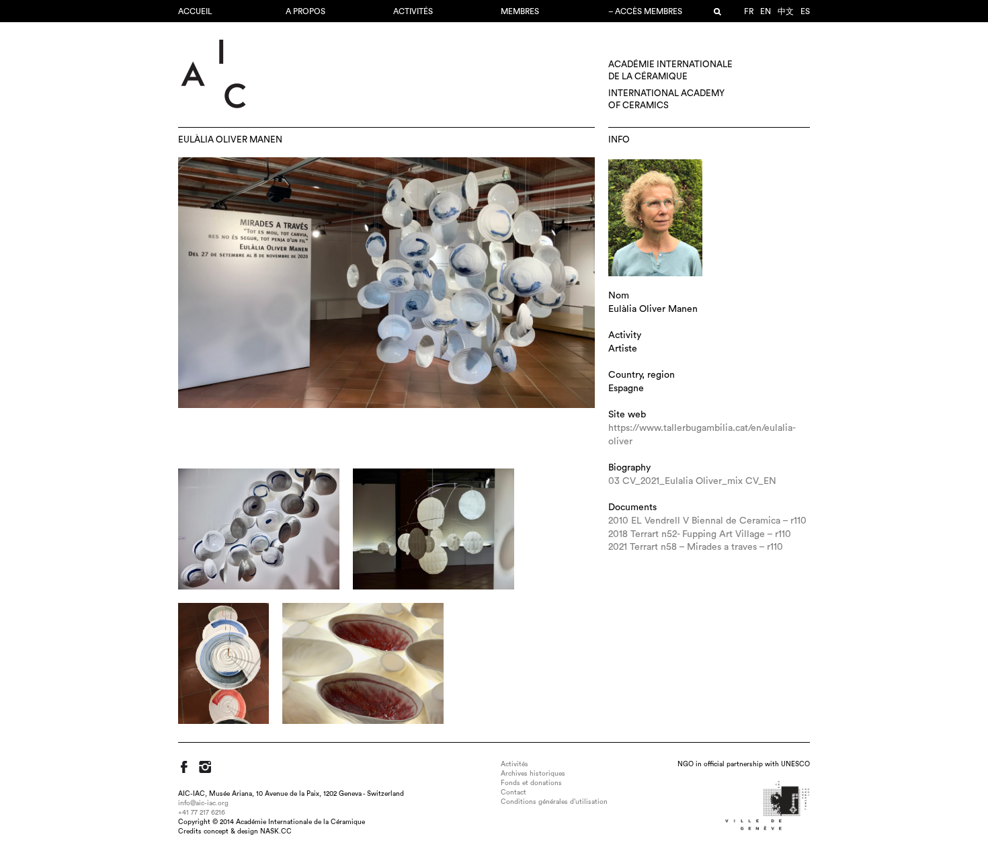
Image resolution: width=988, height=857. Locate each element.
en (765, 11)
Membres (520, 11)
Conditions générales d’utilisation (554, 802)
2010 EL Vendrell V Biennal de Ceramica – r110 (707, 521)
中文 (786, 11)
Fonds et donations (531, 783)
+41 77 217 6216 (201, 812)
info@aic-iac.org (203, 803)
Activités (413, 11)
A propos (305, 11)
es (805, 11)
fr (748, 11)
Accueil (195, 11)
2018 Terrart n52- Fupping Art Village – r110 (699, 534)
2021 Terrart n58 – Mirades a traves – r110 (695, 547)
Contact (513, 792)
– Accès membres (645, 11)
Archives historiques (533, 773)
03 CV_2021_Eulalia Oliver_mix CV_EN (692, 481)
